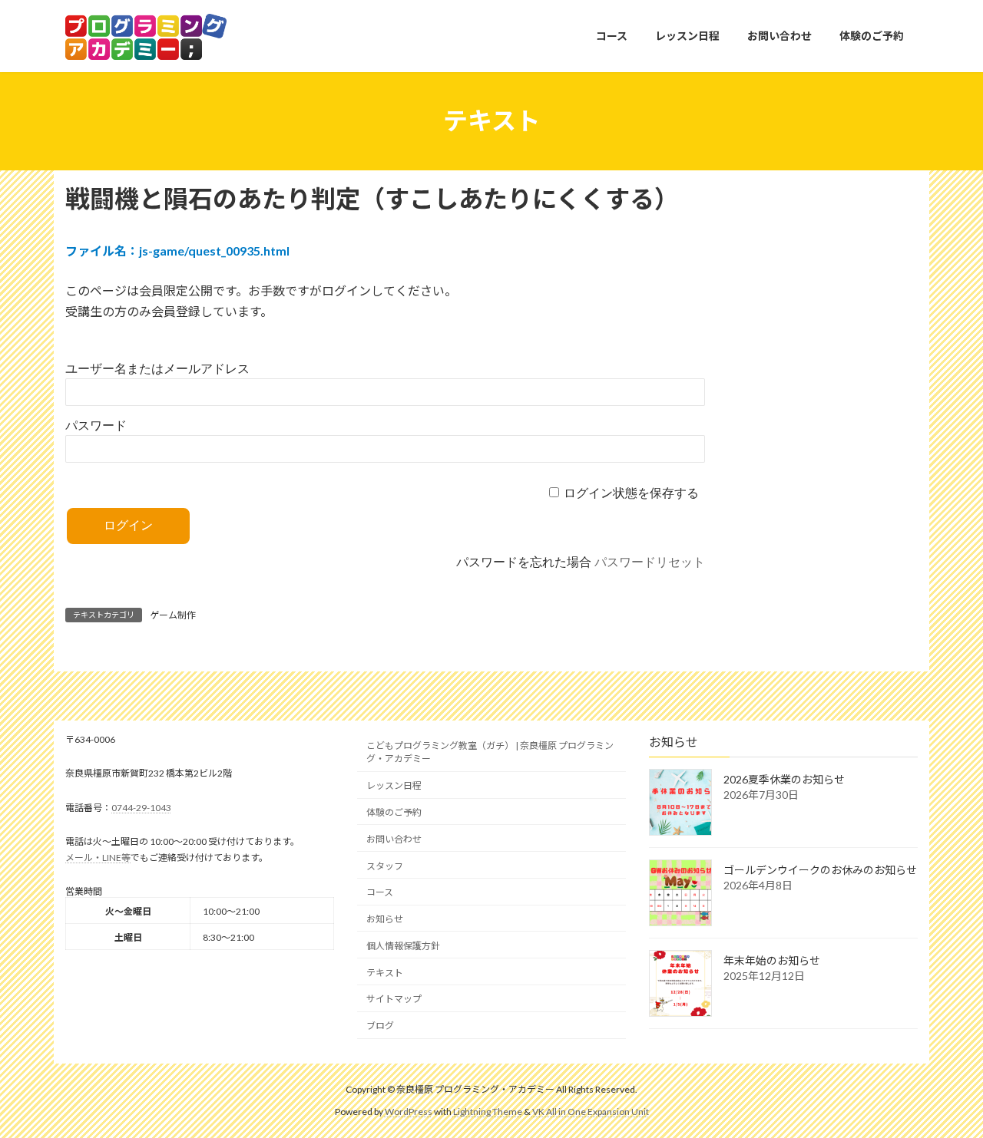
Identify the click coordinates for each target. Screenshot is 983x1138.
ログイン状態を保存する (631, 493)
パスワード (96, 425)
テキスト (384, 972)
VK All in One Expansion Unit (590, 1111)
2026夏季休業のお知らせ (784, 779)
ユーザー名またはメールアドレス (157, 368)
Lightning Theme (487, 1111)
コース (379, 892)
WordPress (408, 1111)
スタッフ (384, 865)
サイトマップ (394, 998)
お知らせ (384, 919)
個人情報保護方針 (403, 946)
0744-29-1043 (141, 807)
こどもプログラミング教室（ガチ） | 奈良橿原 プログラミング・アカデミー (490, 752)
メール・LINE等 (98, 857)
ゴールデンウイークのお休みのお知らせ (820, 869)
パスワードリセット (649, 562)
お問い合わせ (394, 839)
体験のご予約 (394, 812)
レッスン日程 (394, 785)
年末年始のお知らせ (771, 960)
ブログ (380, 1025)
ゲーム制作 (173, 615)
